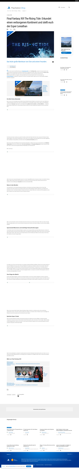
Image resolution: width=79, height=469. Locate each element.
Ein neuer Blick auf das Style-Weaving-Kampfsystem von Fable (13, 446)
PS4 (10, 10)
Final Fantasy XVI (25, 71)
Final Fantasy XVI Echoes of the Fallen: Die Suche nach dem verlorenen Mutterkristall (45, 88)
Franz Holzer (27, 432)
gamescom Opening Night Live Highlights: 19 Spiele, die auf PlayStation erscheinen (63, 446)
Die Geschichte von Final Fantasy (45, 374)
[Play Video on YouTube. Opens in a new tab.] (52, 56)
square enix (13, 394)
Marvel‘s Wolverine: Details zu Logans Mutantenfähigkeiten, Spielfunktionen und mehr (64, 430)
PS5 (8, 10)
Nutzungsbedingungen (31, 464)
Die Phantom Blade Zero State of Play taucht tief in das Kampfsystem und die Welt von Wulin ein (66, 92)
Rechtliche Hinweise (48, 464)
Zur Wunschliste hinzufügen (64, 53)
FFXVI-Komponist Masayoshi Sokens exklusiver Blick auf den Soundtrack (28, 363)
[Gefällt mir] (66, 69)
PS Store (15, 10)
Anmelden (63, 7)
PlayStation (18, 8)
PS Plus (19, 10)
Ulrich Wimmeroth (12, 66)
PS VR (13, 10)
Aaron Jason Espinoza (61, 432)
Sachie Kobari (11, 432)
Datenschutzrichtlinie (40, 464)
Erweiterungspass (10, 76)
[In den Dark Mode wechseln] (59, 7)
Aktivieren (28, 466)
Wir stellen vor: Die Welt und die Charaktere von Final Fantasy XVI (27, 384)
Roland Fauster (44, 432)
